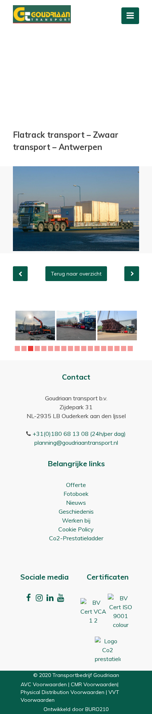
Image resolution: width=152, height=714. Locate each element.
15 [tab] (111, 348)
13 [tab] (98, 348)
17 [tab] (124, 348)
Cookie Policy (76, 529)
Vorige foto (20, 273)
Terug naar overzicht (76, 273)
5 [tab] (45, 348)
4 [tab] (38, 348)
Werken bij (76, 520)
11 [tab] (84, 348)
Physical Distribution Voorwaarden (62, 692)
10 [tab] (78, 348)
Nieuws (76, 502)
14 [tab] (104, 348)
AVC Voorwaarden (44, 684)
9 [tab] (71, 348)
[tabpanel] (48, 325)
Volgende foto (131, 273)
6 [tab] (51, 348)
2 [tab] (25, 348)
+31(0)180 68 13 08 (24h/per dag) (79, 433)
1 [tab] (18, 348)
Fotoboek (76, 493)
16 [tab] (118, 348)
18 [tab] (131, 348)
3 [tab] (31, 348)
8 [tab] (64, 348)
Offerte (76, 484)
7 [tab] (58, 348)
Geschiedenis (76, 511)
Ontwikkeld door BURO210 (76, 709)
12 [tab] (91, 348)
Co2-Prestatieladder (76, 538)
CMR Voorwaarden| (94, 684)
